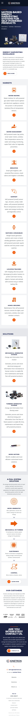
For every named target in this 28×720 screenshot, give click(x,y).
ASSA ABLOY (14, 696)
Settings (14, 710)
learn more (15, 581)
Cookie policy (14, 705)
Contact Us (15, 650)
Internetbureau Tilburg (14, 715)
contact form (17, 672)
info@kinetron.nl (15, 669)
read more (10, 73)
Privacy (14, 703)
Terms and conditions (14, 700)
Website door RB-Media (14, 713)
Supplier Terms (14, 707)
